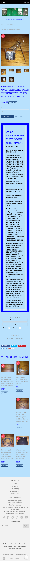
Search (15, 484)
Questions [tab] (15, 328)
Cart (27, 2)
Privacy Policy (15, 494)
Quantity (3, 108)
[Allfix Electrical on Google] (17, 518)
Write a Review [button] (16, 320)
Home (2, 24)
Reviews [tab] (5, 328)
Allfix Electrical (10, 554)
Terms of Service (15, 491)
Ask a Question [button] (16, 324)
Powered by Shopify (21, 554)
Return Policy (15, 489)
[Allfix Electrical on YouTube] (26, 518)
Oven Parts (10, 24)
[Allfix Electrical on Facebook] (8, 518)
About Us (15, 486)
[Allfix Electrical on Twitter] (3, 518)
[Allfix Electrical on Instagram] (21, 518)
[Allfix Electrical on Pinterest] (12, 518)
